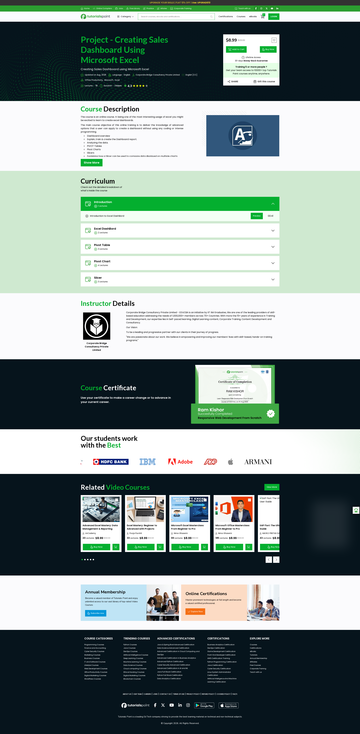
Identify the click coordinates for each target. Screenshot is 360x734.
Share (234, 81)
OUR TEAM (137, 694)
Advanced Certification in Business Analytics (176, 658)
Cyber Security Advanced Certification (173, 665)
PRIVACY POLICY (193, 694)
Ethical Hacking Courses (133, 672)
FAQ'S (234, 694)
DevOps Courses (130, 651)
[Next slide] (276, 559)
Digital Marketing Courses (95, 675)
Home (87, 8)
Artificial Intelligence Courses (135, 655)
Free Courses (255, 665)
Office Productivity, (94, 80)
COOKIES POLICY (223, 694)
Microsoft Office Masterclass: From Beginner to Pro (232, 527)
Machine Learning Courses (134, 662)
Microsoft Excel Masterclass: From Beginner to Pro (187, 527)
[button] (82, 559)
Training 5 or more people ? (251, 66)
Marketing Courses (92, 655)
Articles (163, 8)
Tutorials (253, 655)
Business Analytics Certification (221, 644)
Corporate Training (182, 8)
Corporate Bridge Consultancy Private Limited (158, 75)
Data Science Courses (133, 665)
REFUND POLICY (208, 694)
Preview (257, 215)
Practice (150, 8)
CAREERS (147, 694)
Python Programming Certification (222, 662)
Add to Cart (238, 49)
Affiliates (253, 662)
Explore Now (197, 611)
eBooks (253, 16)
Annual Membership (258, 658)
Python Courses (130, 644)
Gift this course (266, 81)
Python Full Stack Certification (170, 675)
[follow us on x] (163, 705)
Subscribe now (97, 613)
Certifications (226, 16)
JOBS (155, 694)
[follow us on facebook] (155, 705)
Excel (117, 80)
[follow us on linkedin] (180, 705)
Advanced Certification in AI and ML (172, 668)
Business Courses (92, 658)
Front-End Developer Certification (221, 655)
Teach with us (244, 8)
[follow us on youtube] (171, 705)
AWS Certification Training (218, 658)
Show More (91, 163)
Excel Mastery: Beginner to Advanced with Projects (142, 527)
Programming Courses (94, 644)
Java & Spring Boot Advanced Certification (175, 644)
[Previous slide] (269, 559)
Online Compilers (104, 8)
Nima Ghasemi (181, 533)
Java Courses (129, 648)
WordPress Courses (92, 679)
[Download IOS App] (229, 705)
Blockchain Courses (132, 679)
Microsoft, (109, 80)
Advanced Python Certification (170, 661)
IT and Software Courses (94, 662)
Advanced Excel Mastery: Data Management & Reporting (100, 527)
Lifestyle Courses (91, 665)
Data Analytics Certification (169, 678)
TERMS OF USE (178, 694)
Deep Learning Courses (133, 658)
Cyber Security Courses (94, 651)
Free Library (135, 8)
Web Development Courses (95, 668)
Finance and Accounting (95, 648)
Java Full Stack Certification (169, 672)
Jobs (121, 8)
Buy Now (270, 49)
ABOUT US (127, 694)
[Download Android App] (204, 705)
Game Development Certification (221, 651)
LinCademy (90, 533)
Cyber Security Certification (219, 668)
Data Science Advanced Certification (173, 648)
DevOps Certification (216, 648)
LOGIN (274, 16)
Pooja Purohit (136, 533)
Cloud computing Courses (135, 668)
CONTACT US (165, 694)
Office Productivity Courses (95, 672)
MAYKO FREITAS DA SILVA (273, 533)
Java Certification (215, 665)
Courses (241, 16)
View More (272, 487)
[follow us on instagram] (188, 705)
